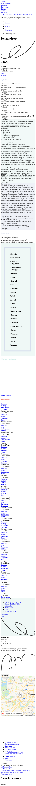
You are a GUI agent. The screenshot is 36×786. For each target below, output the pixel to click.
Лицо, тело (8, 746)
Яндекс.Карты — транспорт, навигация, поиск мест (13, 678)
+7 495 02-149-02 (6, 14)
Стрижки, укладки (11, 742)
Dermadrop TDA (10, 611)
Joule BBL (8, 606)
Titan (6, 609)
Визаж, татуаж (10, 747)
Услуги (7, 26)
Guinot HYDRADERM (12, 604)
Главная (7, 23)
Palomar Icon (9, 607)
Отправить (5, 675)
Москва (3, 677)
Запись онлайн (3, 74)
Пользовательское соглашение (11, 770)
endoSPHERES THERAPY (14, 602)
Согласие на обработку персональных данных (15, 771)
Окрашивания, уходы (12, 744)
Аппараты (8, 30)
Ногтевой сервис (10, 749)
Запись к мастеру (4, 405)
